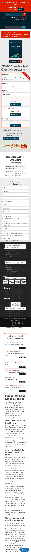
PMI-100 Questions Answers (13, 361)
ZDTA (4, 188)
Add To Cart (16, 104)
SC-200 (5, 205)
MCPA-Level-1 (7, 238)
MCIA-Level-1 (7, 225)
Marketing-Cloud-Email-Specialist (13, 235)
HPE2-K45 (6, 211)
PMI (9, 33)
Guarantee (9, 256)
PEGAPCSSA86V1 (8, 201)
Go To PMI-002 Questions (11, 138)
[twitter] (15, 323)
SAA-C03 (5, 194)
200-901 (5, 222)
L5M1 (5, 198)
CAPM (14, 33)
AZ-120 (5, 228)
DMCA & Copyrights (11, 271)
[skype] (19, 323)
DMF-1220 (6, 208)
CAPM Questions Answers (12, 351)
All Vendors (9, 254)
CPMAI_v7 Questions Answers (14, 385)
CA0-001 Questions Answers (13, 342)
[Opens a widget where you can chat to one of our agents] (24, 550)
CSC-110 (5, 215)
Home (4, 33)
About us (8, 267)
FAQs (7, 265)
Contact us (9, 269)
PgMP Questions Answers (12, 370)
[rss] (13, 325)
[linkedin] (22, 323)
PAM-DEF (6, 191)
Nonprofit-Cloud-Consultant (11, 218)
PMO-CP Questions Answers (13, 378)
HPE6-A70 (6, 232)
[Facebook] (12, 323)
